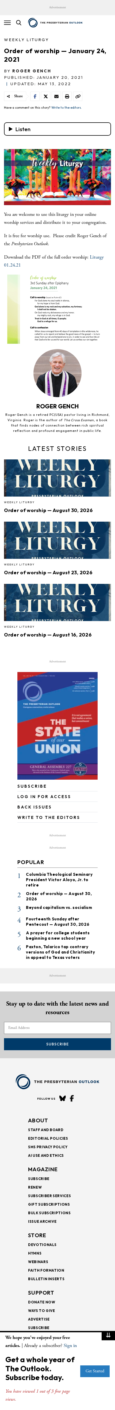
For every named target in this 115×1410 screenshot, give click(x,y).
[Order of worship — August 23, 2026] (57, 542)
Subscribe (57, 1044)
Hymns (34, 1253)
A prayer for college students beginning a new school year (58, 935)
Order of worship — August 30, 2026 (48, 510)
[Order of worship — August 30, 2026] (57, 479)
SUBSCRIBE (32, 786)
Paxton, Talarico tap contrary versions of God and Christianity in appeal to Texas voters (60, 952)
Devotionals (42, 1245)
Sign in (70, 1345)
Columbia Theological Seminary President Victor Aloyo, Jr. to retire (59, 880)
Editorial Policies (48, 1138)
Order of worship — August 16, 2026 (47, 635)
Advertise (39, 1319)
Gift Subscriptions (49, 1204)
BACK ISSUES (34, 807)
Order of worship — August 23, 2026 (48, 572)
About (38, 1120)
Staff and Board (46, 1130)
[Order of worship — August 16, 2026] (57, 604)
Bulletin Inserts (46, 1279)
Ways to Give (41, 1311)
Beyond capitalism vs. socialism (59, 907)
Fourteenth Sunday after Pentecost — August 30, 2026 (57, 921)
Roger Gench (31, 70)
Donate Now (41, 1302)
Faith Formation (46, 1270)
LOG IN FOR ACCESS (44, 796)
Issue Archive (42, 1221)
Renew (35, 1187)
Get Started (95, 1371)
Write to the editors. (66, 108)
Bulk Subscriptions (49, 1213)
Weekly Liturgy (26, 39)
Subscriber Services (49, 1196)
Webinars (38, 1262)
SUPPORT (41, 1292)
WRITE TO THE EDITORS (48, 817)
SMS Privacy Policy (48, 1147)
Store (37, 1235)
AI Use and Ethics (46, 1155)
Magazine (43, 1169)
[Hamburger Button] (7, 22)
